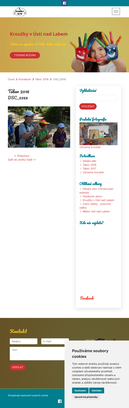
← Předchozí (21, 155)
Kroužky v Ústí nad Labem (39, 34)
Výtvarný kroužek (90, 147)
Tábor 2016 (42, 79)
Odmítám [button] (97, 390)
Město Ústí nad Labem (96, 211)
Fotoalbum (24, 79)
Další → (31, 159)
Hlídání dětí (89, 161)
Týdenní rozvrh (25, 55)
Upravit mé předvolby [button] (86, 397)
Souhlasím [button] (80, 390)
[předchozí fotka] (13, 127)
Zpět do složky (17, 159)
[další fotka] (65, 127)
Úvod (11, 79)
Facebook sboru (92, 196)
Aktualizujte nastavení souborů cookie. (28, 395)
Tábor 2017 (89, 168)
